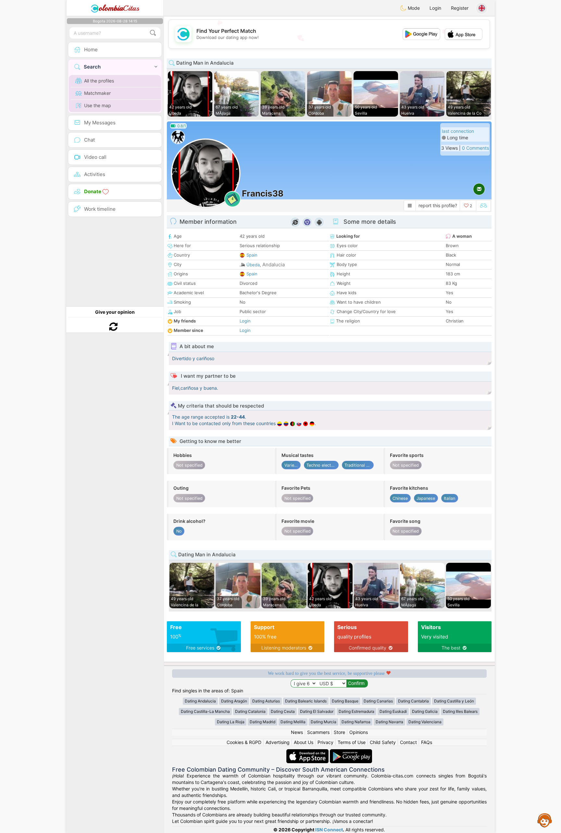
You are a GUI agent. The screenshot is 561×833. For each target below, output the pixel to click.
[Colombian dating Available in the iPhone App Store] (308, 752)
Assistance (544, 820)
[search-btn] (152, 33)
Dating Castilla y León (454, 701)
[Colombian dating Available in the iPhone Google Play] (351, 752)
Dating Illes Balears (460, 711)
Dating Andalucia (200, 701)
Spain (251, 255)
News (297, 732)
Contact (408, 742)
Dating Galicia (425, 711)
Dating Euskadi (393, 711)
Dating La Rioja (230, 721)
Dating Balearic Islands (306, 701)
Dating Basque (345, 701)
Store (339, 732)
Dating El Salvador (316, 711)
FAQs (426, 742)
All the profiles (99, 80)
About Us (303, 742)
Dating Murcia (323, 721)
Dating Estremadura (356, 711)
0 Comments (475, 148)
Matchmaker (97, 93)
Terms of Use (352, 742)
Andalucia (273, 264)
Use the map (97, 105)
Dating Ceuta (283, 711)
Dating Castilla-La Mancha (205, 711)
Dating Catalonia (250, 711)
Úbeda (253, 264)
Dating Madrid (262, 721)
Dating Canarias (378, 701)
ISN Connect (329, 829)
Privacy (325, 742)
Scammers (318, 732)
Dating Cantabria (413, 701)
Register (459, 8)
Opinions (358, 732)
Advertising (278, 742)
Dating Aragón (234, 701)
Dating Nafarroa (356, 721)
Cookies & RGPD (244, 742)
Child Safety (383, 742)
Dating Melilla (292, 721)
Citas (119, 8)
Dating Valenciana (425, 721)
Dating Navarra (389, 721)
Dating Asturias (266, 701)
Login (435, 8)
